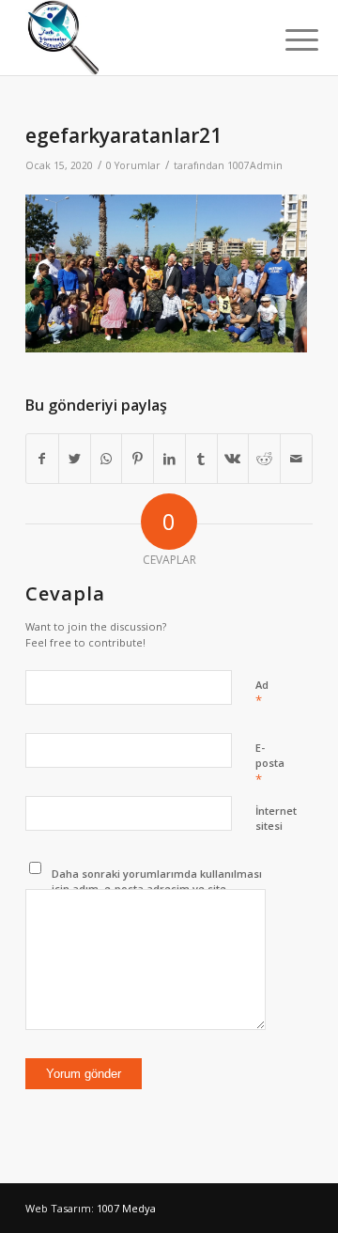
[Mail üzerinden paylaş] (296, 458)
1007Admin (255, 165)
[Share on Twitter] (74, 458)
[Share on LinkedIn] (169, 458)
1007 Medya (126, 1208)
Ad (262, 694)
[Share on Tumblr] (201, 458)
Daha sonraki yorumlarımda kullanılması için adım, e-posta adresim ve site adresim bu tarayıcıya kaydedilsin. (157, 889)
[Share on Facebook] (42, 458)
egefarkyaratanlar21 (123, 135)
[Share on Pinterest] (137, 458)
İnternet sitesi (276, 819)
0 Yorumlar (133, 165)
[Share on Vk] (233, 458)
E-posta (269, 764)
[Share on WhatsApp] (106, 458)
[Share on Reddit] (264, 458)
